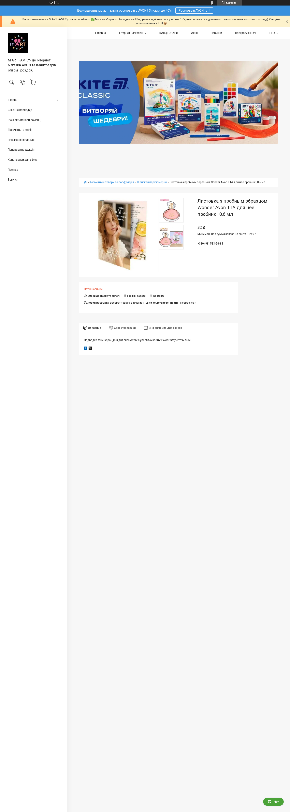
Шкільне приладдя (20, 109)
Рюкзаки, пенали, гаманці (24, 119)
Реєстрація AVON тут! (194, 10)
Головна (100, 32)
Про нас (13, 169)
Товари (12, 99)
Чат (276, 801)
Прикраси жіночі (245, 32)
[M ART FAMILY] (33, 43)
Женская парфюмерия (152, 182)
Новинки (216, 32)
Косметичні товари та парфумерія (112, 182)
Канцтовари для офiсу (22, 159)
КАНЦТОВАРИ (168, 32)
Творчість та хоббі (20, 129)
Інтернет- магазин (131, 32)
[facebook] (85, 348)
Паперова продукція (21, 149)
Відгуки (13, 179)
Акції (194, 32)
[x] (90, 348)
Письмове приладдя (21, 139)
